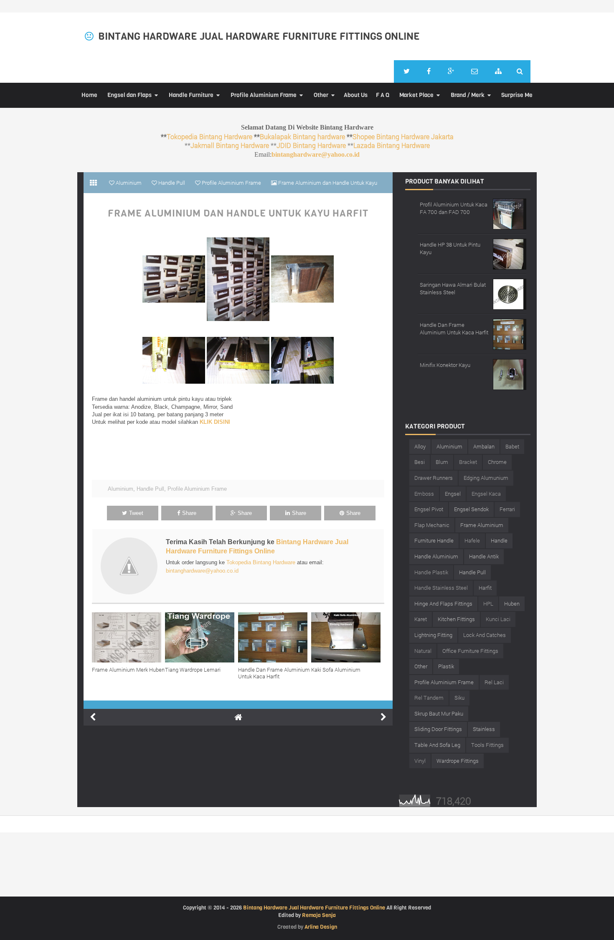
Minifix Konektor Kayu (445, 365)
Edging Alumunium (486, 477)
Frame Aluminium (481, 525)
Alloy (420, 446)
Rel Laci (494, 682)
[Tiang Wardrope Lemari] (201, 637)
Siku (459, 697)
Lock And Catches (484, 635)
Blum (442, 462)
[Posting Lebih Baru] (93, 717)
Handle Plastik (431, 572)
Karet (420, 619)
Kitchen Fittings (456, 619)
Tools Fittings (487, 745)
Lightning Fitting (433, 635)
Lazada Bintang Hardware (391, 145)
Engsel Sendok (471, 509)
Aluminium (120, 489)
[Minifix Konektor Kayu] (509, 373)
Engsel (453, 493)
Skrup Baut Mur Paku (438, 713)
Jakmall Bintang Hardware (229, 145)
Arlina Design (320, 926)
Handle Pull (150, 489)
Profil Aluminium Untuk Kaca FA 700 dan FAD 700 (453, 208)
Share (189, 513)
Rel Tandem (429, 697)
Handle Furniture (191, 95)
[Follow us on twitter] (406, 71)
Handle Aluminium (436, 556)
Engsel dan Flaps (129, 95)
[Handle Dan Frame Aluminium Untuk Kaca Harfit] (274, 637)
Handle (499, 540)
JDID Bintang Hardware (311, 145)
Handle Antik (484, 556)
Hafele (472, 540)
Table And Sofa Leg (437, 745)
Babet (512, 446)
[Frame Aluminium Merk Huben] (128, 637)
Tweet (136, 513)
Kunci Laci (498, 619)
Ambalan (484, 446)
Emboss (424, 493)
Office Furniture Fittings (470, 651)
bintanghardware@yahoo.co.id (315, 154)
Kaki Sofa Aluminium (335, 669)
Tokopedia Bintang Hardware (209, 136)
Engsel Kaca (486, 493)
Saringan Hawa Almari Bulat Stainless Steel (453, 288)
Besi (419, 462)
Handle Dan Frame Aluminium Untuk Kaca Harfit (274, 673)
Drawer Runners (433, 477)
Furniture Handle (434, 540)
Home (89, 95)
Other (321, 95)
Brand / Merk (468, 95)
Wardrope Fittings (457, 760)
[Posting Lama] (383, 717)
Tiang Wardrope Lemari (193, 669)
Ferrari (507, 509)
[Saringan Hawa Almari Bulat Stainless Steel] (509, 293)
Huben (512, 603)
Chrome (497, 462)
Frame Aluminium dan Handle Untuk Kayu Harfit (238, 213)
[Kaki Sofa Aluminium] (347, 637)
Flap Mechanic (431, 525)
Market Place (416, 95)
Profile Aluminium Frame (264, 95)
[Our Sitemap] (498, 71)
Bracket (468, 462)
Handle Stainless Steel (441, 587)
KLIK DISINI (215, 422)
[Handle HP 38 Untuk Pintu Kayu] (509, 253)
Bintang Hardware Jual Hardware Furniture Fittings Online (259, 36)
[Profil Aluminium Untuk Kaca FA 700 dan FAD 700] (509, 213)
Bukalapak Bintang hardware (302, 136)
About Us (356, 95)
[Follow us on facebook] (428, 71)
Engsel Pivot (428, 509)
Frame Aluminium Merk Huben (128, 669)
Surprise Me (517, 95)
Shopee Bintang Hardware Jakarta (403, 136)
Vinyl (420, 760)
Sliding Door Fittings (438, 729)
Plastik (446, 666)
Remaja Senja (319, 915)
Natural (422, 651)
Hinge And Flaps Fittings (443, 603)
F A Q (382, 95)
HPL (488, 603)
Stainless (484, 729)
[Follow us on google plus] (451, 71)
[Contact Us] (474, 71)
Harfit (485, 587)
